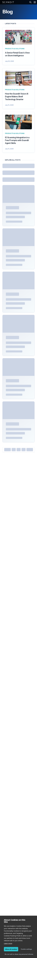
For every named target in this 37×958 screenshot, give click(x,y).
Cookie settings (26, 949)
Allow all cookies (11, 949)
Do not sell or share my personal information (19, 954)
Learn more (8, 943)
